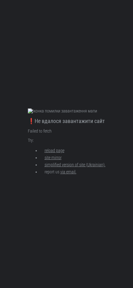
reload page (54, 150)
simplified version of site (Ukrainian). (75, 164)
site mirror (53, 157)
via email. (68, 171)
